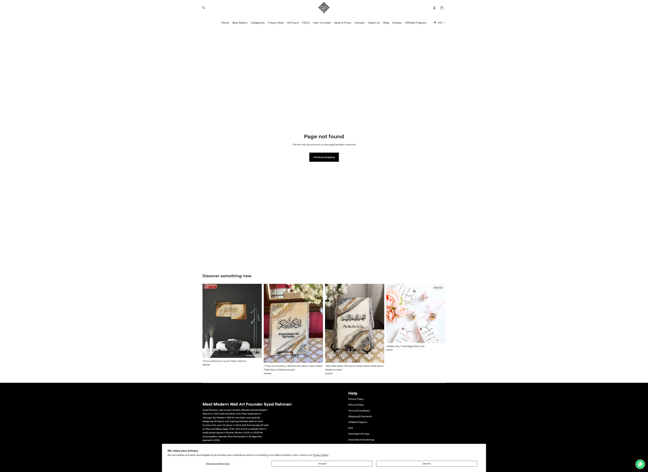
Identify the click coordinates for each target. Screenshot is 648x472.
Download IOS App (358, 433)
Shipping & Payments (360, 416)
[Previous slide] (207, 320)
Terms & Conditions (359, 410)
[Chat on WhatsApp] (640, 464)
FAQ (350, 428)
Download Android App (361, 439)
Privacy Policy (356, 399)
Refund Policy (356, 404)
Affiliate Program (357, 422)
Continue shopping (324, 157)
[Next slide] (257, 320)
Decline (427, 463)
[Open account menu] (434, 7)
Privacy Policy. (321, 454)
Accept (322, 463)
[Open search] (203, 7)
